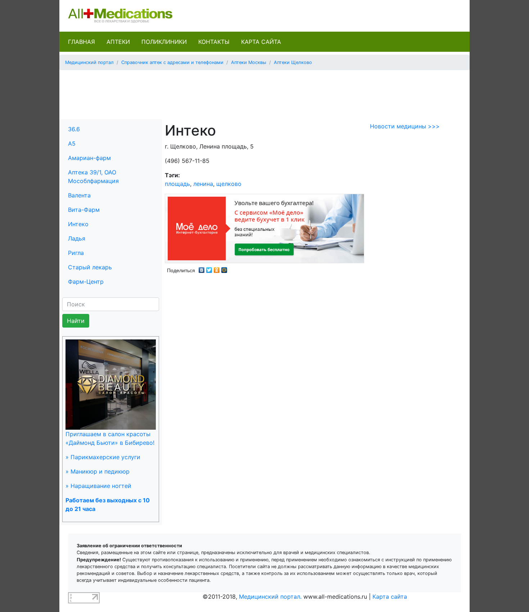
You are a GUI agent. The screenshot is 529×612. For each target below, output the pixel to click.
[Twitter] (209, 268)
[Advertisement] (264, 92)
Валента (79, 195)
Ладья (76, 238)
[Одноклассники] (217, 268)
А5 (72, 143)
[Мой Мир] (224, 268)
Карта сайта (261, 41)
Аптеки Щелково (293, 62)
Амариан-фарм (89, 157)
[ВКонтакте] (201, 268)
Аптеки (118, 41)
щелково (228, 183)
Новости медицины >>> (405, 126)
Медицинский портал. (270, 596)
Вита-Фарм (84, 209)
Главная (81, 41)
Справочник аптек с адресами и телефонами (172, 62)
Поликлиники (164, 41)
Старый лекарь (90, 267)
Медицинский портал (89, 62)
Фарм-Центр (86, 281)
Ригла (76, 252)
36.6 (74, 129)
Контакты (214, 41)
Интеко (78, 224)
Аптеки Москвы (248, 62)
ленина (203, 183)
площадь (177, 183)
